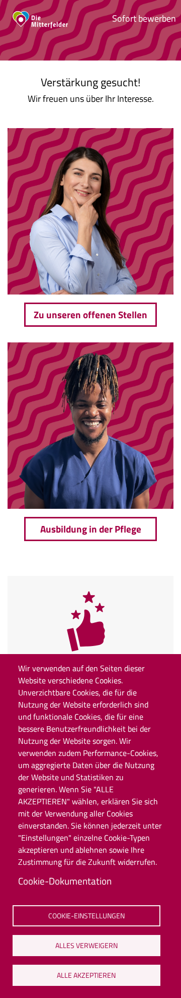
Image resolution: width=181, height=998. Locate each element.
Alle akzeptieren (86, 975)
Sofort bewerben (144, 18)
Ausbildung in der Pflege (90, 528)
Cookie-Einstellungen (86, 916)
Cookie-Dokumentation (65, 880)
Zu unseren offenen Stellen (90, 314)
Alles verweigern (86, 946)
